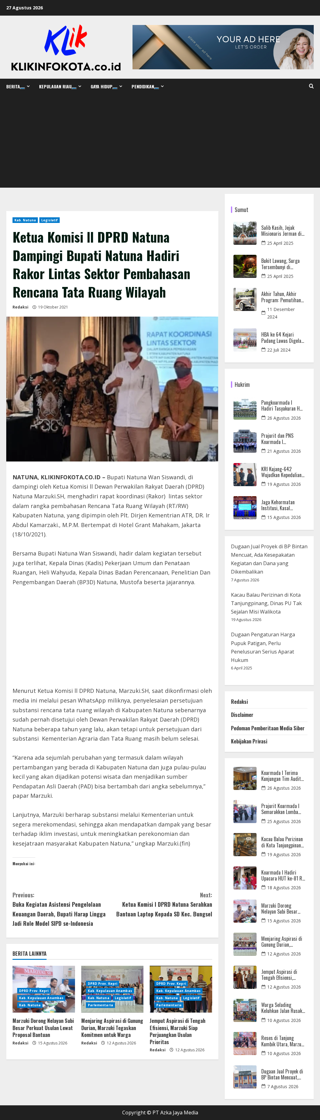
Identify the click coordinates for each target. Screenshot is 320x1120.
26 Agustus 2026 (284, 418)
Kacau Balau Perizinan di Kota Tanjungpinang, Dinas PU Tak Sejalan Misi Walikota (266, 603)
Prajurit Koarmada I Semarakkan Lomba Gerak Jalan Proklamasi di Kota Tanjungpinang (280, 809)
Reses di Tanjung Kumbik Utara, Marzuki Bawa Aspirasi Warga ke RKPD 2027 (283, 1041)
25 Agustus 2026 (284, 821)
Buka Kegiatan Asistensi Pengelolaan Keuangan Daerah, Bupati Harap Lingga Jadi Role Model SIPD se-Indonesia (59, 909)
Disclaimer (242, 714)
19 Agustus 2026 (284, 484)
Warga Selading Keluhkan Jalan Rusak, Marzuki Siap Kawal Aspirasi (282, 1008)
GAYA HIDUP (101, 86)
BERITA (13, 86)
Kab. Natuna (25, 220)
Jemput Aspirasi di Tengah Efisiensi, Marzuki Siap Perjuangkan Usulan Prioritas (177, 1031)
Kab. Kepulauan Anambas (41, 998)
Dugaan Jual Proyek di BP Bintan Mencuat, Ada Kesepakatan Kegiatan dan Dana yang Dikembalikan (282, 1074)
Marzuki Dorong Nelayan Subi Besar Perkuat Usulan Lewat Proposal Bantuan (43, 1028)
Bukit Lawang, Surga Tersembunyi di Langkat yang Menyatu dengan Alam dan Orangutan (282, 264)
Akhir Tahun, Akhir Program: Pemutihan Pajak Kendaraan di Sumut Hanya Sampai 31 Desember (281, 297)
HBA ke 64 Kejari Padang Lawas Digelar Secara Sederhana (282, 337)
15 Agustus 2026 (284, 517)
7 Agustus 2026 (282, 1086)
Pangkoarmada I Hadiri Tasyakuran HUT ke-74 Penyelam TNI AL (283, 406)
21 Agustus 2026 (284, 451)
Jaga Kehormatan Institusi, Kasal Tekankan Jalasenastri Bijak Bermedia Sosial (282, 505)
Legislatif (49, 220)
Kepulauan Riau (55, 86)
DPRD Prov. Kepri (34, 991)
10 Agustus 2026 (284, 1020)
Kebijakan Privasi (249, 741)
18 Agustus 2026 (284, 888)
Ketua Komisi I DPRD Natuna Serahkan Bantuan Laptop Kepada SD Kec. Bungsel (164, 904)
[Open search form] (311, 86)
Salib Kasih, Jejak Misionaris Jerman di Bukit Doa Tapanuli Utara (281, 231)
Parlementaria (100, 1005)
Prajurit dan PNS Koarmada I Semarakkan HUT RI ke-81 (280, 439)
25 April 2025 (280, 243)
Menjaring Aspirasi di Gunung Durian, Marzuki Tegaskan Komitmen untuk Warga (112, 1028)
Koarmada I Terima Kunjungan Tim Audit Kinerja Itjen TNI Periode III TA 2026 (281, 776)
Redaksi (20, 307)
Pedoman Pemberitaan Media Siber (268, 728)
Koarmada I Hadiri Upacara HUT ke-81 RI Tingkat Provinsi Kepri (282, 875)
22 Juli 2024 (278, 350)
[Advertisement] (160, 141)
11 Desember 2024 (281, 313)
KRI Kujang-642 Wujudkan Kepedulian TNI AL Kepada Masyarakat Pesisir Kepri (281, 472)
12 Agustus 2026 (284, 954)
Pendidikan (143, 86)
